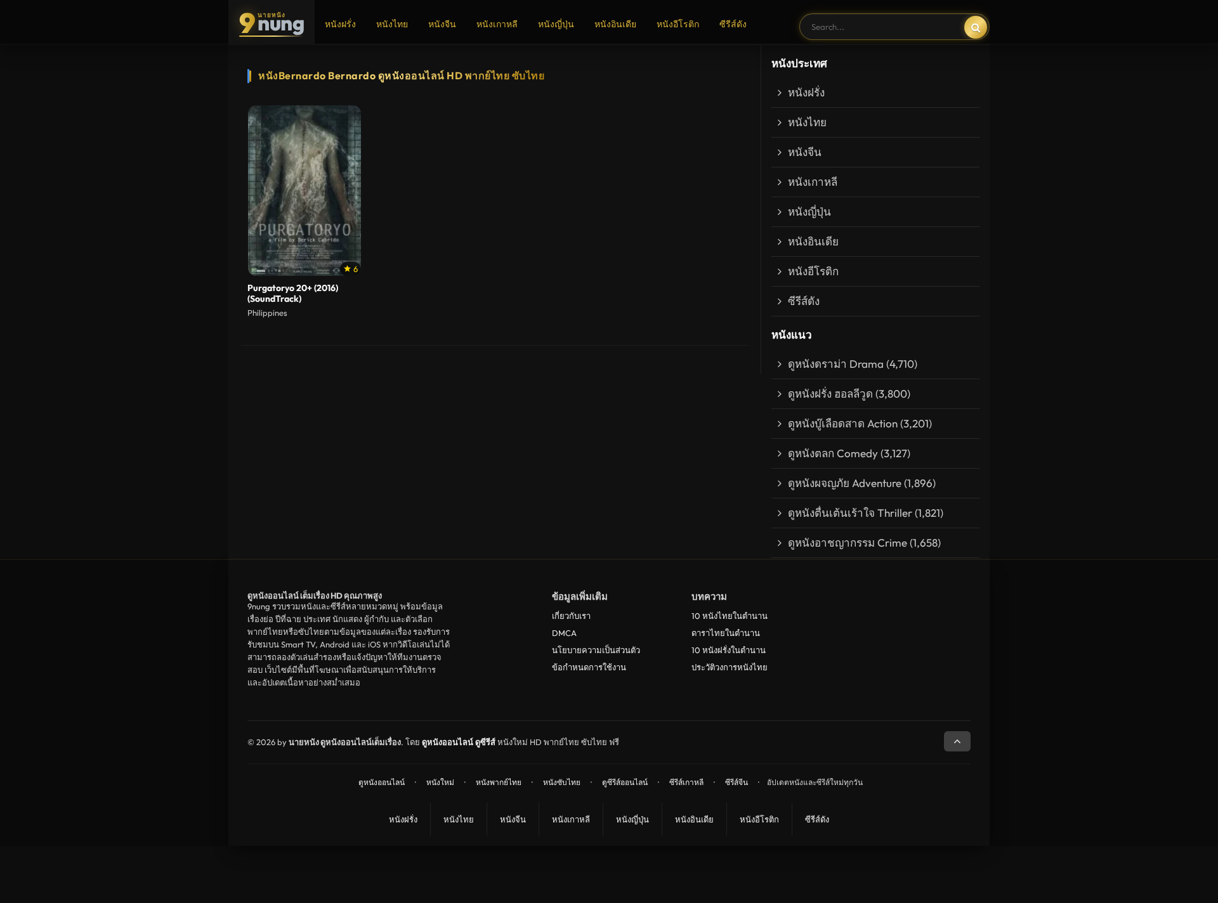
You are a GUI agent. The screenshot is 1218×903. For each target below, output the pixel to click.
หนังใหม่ (440, 782)
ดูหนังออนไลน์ (381, 782)
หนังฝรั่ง (340, 24)
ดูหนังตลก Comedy (833, 453)
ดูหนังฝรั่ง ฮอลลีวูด (830, 393)
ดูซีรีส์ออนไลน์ (625, 782)
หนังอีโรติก (678, 24)
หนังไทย (392, 24)
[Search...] (975, 27)
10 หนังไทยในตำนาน (729, 616)
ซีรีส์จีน (736, 782)
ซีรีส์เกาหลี (686, 782)
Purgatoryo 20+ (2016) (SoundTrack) (292, 293)
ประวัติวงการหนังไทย (729, 667)
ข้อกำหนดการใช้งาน (589, 667)
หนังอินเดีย (615, 24)
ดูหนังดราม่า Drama (836, 363)
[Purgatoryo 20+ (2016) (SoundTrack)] (304, 190)
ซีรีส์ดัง (733, 24)
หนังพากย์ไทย (498, 782)
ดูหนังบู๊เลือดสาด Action (843, 423)
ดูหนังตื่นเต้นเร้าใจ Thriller (850, 512)
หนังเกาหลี (497, 24)
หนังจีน (442, 24)
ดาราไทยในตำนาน (725, 633)
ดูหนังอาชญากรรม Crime (847, 542)
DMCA (564, 633)
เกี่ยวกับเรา (571, 616)
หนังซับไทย (561, 782)
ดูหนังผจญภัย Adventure (844, 483)
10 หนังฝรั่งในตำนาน (728, 650)
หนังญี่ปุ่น (556, 24)
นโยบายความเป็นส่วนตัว (596, 650)
